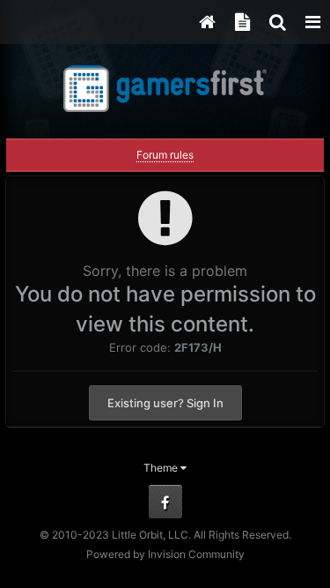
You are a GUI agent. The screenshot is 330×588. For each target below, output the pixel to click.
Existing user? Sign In (165, 403)
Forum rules (165, 154)
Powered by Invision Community (165, 554)
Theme (161, 467)
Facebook (165, 501)
